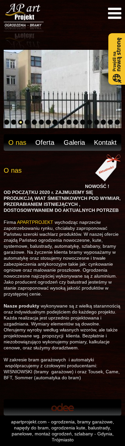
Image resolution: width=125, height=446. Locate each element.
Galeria (74, 142)
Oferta (44, 142)
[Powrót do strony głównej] (62, 26)
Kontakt (105, 142)
